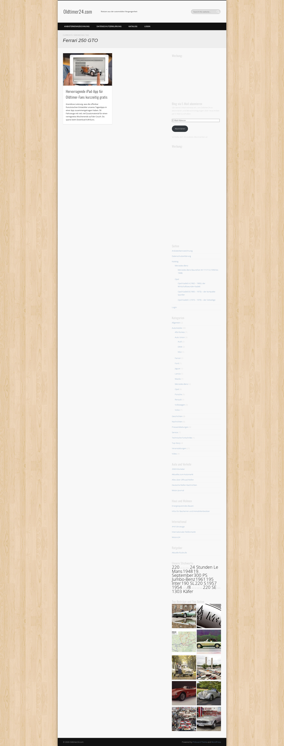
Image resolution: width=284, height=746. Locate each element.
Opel (177, 279)
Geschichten (177, 416)
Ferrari (178, 358)
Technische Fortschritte (182, 437)
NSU (179, 352)
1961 (201, 579)
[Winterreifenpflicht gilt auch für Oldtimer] (209, 616)
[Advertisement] (194, 76)
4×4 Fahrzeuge (178, 526)
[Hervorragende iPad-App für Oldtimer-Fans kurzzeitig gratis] (87, 69)
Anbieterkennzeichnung (76, 26)
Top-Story (176, 443)
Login (147, 26)
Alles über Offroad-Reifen (183, 479)
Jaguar (177, 368)
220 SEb (199, 588)
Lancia (177, 373)
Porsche (178, 394)
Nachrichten (177, 421)
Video (174, 453)
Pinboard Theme (200, 742)
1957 (212, 583)
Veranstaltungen (179, 448)
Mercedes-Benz (181, 265)
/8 (189, 587)
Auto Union (180, 337)
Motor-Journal (178, 490)
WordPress (216, 742)
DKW (180, 346)
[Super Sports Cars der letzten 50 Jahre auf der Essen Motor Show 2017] (184, 616)
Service (175, 432)
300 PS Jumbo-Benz (189, 577)
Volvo (177, 410)
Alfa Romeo (180, 332)
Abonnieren (180, 128)
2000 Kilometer (178, 469)
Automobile (177, 328)
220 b (187, 568)
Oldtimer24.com (77, 11)
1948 (188, 571)
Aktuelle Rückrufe (179, 552)
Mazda (178, 379)
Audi (180, 341)
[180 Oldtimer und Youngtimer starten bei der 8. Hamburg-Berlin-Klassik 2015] (209, 667)
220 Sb (182, 568)
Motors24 (176, 537)
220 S (200, 583)
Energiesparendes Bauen (183, 506)
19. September (185, 573)
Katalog (133, 26)
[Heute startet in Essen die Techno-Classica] (184, 719)
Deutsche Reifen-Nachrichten (184, 485)
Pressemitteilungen (180, 427)
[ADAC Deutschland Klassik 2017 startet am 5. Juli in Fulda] (184, 642)
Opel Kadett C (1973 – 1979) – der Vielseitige (196, 300)
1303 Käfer (182, 591)
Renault (178, 399)
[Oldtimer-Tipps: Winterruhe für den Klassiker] (209, 719)
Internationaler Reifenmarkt (184, 532)
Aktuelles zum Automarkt (182, 474)
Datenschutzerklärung (109, 26)
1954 (177, 587)
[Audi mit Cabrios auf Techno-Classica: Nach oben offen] (209, 693)
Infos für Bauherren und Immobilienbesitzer (191, 511)
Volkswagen (180, 404)
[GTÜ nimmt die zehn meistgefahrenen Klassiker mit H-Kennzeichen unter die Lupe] (209, 642)
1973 (218, 588)
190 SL (188, 583)
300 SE (193, 588)
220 (175, 567)
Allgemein (176, 322)
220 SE (209, 587)
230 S (184, 588)
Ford (177, 363)
